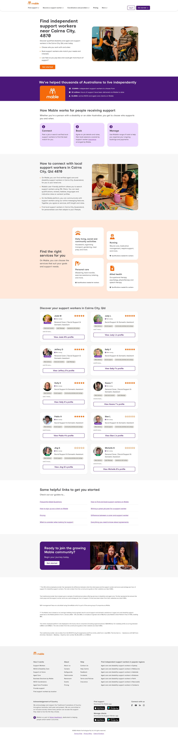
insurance (92, 139)
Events (66, 682)
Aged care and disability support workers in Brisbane (119, 675)
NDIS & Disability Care (41, 669)
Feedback (83, 672)
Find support (32, 8)
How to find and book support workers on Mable (110, 502)
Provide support (38, 688)
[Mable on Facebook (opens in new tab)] (132, 705)
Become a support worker (52, 8)
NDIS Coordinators (40, 682)
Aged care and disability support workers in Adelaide (119, 672)
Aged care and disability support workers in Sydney (119, 665)
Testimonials (68, 675)
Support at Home (39, 672)
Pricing (95, 8)
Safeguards (68, 672)
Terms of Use (78, 733)
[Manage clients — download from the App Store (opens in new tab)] (99, 720)
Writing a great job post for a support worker (108, 509)
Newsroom (68, 678)
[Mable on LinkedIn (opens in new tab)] (140, 705)
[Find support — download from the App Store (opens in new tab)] (99, 708)
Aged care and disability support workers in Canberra (120, 685)
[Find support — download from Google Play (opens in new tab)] (113, 708)
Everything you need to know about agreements (109, 522)
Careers (67, 669)
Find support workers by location (44, 691)
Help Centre (84, 669)
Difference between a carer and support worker (109, 515)
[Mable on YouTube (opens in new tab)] (136, 705)
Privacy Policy (88, 733)
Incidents (83, 675)
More (104, 8)
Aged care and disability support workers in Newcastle (120, 682)
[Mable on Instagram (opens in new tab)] (144, 705)
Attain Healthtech (56, 717)
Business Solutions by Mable (43, 678)
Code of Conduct (99, 733)
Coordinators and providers (77, 8)
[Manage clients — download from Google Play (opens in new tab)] (113, 720)
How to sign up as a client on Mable (54, 509)
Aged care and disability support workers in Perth (118, 678)
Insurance (84, 682)
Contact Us (84, 665)
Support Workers (39, 665)
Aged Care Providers (40, 685)
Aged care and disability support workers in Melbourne (120, 669)
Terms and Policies (86, 678)
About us (67, 665)
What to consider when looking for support (56, 522)
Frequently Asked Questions (51, 502)
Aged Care (37, 675)
